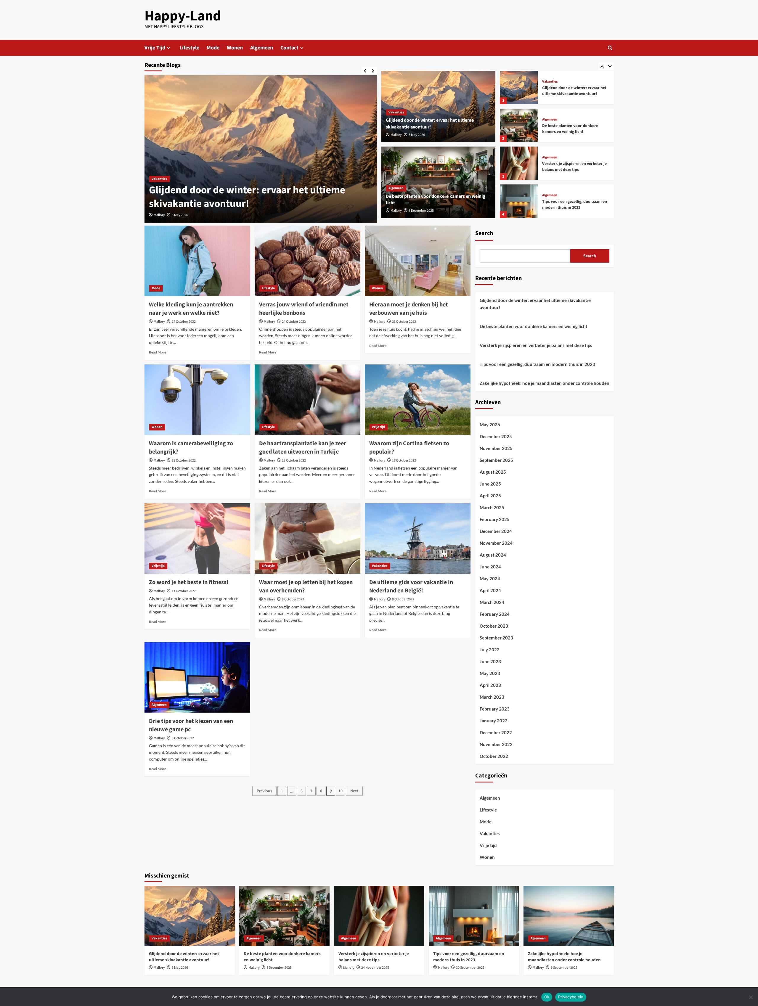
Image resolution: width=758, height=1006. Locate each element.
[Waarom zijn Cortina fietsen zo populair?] (417, 399)
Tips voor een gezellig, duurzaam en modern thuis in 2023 (574, 204)
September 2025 (496, 460)
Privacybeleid (570, 996)
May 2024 (490, 578)
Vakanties (159, 178)
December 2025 (496, 436)
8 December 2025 (421, 210)
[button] (610, 48)
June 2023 (490, 661)
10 (340, 791)
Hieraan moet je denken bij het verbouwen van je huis (408, 308)
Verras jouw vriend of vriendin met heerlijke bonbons (304, 308)
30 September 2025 (470, 967)
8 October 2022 (293, 599)
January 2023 (494, 720)
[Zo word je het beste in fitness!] (197, 538)
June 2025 (490, 483)
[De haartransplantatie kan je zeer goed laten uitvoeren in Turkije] (307, 399)
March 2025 (492, 507)
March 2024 (492, 602)
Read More (157, 352)
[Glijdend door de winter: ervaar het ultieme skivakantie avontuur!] (260, 149)
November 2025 (496, 448)
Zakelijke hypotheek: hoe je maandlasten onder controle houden (544, 383)
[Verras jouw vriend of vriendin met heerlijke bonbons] (307, 261)
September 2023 (496, 637)
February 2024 (495, 614)
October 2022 (494, 756)
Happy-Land (182, 16)
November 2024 (496, 543)
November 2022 (496, 744)
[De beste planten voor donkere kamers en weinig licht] (519, 125)
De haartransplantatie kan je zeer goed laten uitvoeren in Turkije (302, 447)
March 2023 (492, 697)
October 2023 (494, 626)
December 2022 (496, 732)
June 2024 (490, 566)
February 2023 (495, 708)
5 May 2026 (180, 215)
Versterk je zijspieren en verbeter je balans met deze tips (574, 167)
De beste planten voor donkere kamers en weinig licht (570, 129)
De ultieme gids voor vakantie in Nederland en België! (411, 586)
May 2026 (490, 424)
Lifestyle (189, 48)
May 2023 (490, 673)
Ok (547, 996)
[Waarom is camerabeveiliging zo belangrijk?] (197, 399)
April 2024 (490, 590)
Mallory (159, 215)
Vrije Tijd (154, 48)
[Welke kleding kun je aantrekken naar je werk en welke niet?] (197, 261)
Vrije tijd (378, 427)
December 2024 (496, 531)
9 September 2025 (564, 967)
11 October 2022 (184, 591)
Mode (213, 48)
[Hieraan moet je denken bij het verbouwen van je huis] (417, 261)
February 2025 (495, 519)
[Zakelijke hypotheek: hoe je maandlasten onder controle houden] (568, 916)
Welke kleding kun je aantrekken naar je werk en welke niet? (191, 308)
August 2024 (493, 554)
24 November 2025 (375, 967)
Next (354, 791)
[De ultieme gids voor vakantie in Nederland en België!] (417, 538)
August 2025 (493, 472)
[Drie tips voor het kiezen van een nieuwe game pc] (197, 677)
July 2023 (490, 649)
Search (484, 233)
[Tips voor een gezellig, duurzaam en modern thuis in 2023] (519, 201)
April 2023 (490, 685)
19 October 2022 (184, 460)
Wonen (235, 48)
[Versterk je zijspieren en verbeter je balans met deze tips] (519, 163)
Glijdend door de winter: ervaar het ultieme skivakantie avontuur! (247, 197)
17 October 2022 (404, 460)
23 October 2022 (404, 321)
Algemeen (261, 48)
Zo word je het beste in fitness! (189, 582)
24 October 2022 (184, 321)
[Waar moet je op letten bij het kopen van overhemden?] (307, 538)
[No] (751, 997)
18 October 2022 (294, 460)
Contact (289, 48)
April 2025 (490, 495)
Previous (264, 791)
